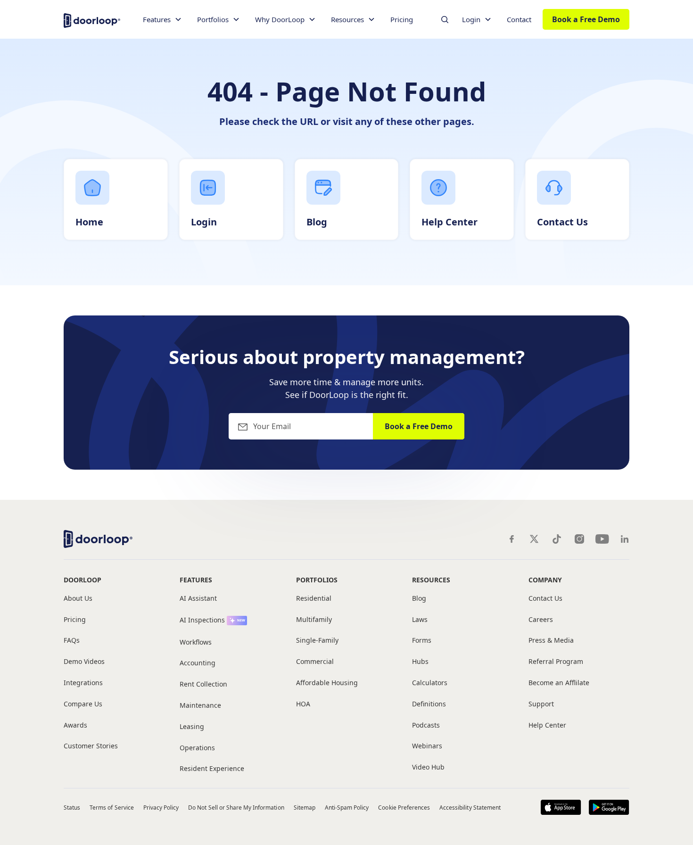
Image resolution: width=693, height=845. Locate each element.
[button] (162, 19)
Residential (313, 599)
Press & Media (551, 641)
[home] (92, 19)
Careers (540, 620)
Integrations (83, 683)
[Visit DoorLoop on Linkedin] (624, 539)
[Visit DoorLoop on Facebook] (511, 539)
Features (196, 579)
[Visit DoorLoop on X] (534, 539)
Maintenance (200, 706)
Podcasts (426, 725)
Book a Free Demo (586, 19)
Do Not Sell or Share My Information (236, 808)
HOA (303, 704)
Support (541, 704)
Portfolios (317, 579)
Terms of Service (112, 808)
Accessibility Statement (470, 808)
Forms (421, 641)
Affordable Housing (327, 683)
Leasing (192, 727)
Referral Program (555, 662)
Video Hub (428, 767)
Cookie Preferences (404, 808)
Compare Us (83, 704)
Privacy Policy (161, 808)
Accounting (197, 663)
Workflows (196, 642)
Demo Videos (84, 662)
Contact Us (545, 599)
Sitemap (304, 808)
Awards (75, 725)
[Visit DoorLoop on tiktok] (556, 539)
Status (72, 808)
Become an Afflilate (558, 683)
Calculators (429, 683)
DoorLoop (82, 579)
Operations (197, 748)
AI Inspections (202, 620)
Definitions (429, 704)
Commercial (315, 662)
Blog (419, 599)
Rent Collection (203, 684)
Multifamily (314, 620)
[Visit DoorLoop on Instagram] (579, 539)
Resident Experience (212, 769)
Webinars (427, 746)
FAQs (72, 641)
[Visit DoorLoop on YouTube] (602, 539)
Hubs (420, 662)
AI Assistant (198, 599)
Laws (420, 620)
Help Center (547, 725)
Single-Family (317, 641)
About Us (78, 599)
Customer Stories (91, 746)
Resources (431, 579)
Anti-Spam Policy (347, 808)
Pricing (401, 19)
